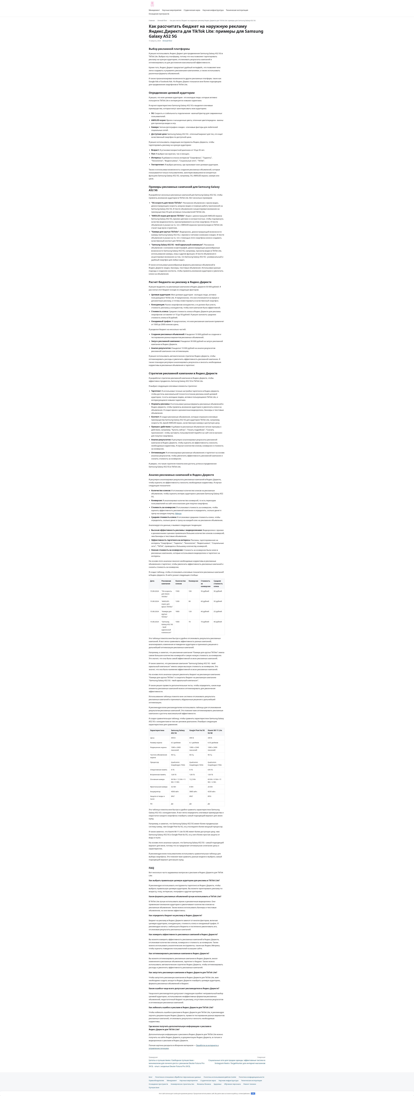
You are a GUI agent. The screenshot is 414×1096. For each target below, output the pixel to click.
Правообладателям (156, 1080)
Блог (150, 1077)
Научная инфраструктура (213, 10)
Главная (152, 20)
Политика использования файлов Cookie (220, 1077)
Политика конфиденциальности (251, 1077)
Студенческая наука (192, 10)
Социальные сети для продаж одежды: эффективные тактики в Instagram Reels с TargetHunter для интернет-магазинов (236, 1060)
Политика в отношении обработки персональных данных (178, 1077)
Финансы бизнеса (204, 1084)
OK (253, 1093)
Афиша (178, 513)
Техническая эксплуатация (237, 10)
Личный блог (162, 20)
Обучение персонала (232, 1084)
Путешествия (154, 1087)
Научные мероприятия (171, 10)
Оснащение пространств (159, 14)
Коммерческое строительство (182, 1084)
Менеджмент (154, 10)
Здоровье (217, 1084)
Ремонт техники (249, 1084)
